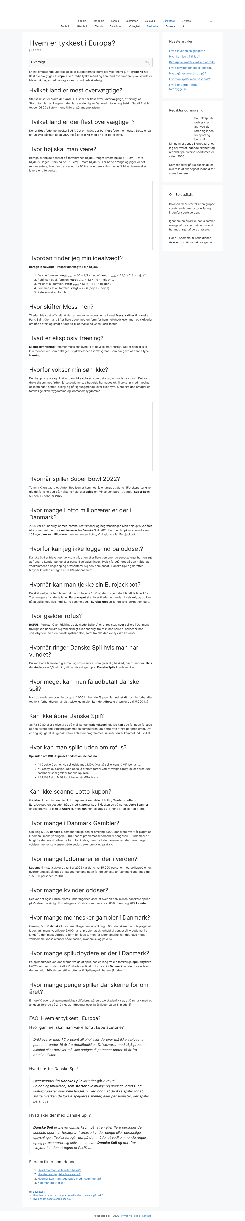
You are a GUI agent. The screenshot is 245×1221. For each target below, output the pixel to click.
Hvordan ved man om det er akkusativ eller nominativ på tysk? (68, 1195)
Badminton (132, 20)
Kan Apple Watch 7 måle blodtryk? (192, 62)
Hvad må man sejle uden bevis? (59, 1170)
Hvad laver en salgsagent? (187, 51)
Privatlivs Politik (130, 1215)
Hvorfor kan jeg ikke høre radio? (59, 1174)
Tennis (115, 20)
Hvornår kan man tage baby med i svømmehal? (69, 1178)
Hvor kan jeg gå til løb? (184, 56)
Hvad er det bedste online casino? (52, 1198)
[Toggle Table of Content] (145, 62)
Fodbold (81, 20)
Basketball (169, 20)
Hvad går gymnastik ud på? (187, 73)
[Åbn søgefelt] (211, 20)
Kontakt (146, 1215)
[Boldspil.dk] (45, 21)
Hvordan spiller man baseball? (189, 79)
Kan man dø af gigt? (51, 1182)
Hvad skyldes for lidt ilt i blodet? (190, 67)
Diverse (186, 20)
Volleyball (150, 20)
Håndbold (98, 20)
